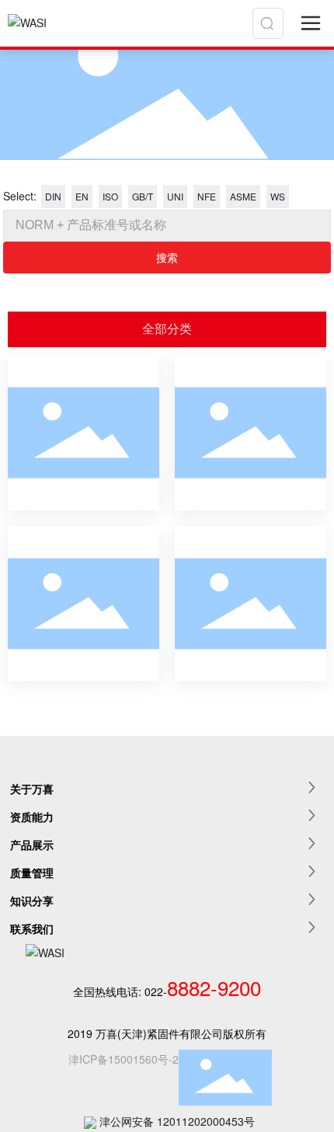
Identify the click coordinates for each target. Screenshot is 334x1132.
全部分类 (167, 329)
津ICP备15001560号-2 (123, 1059)
